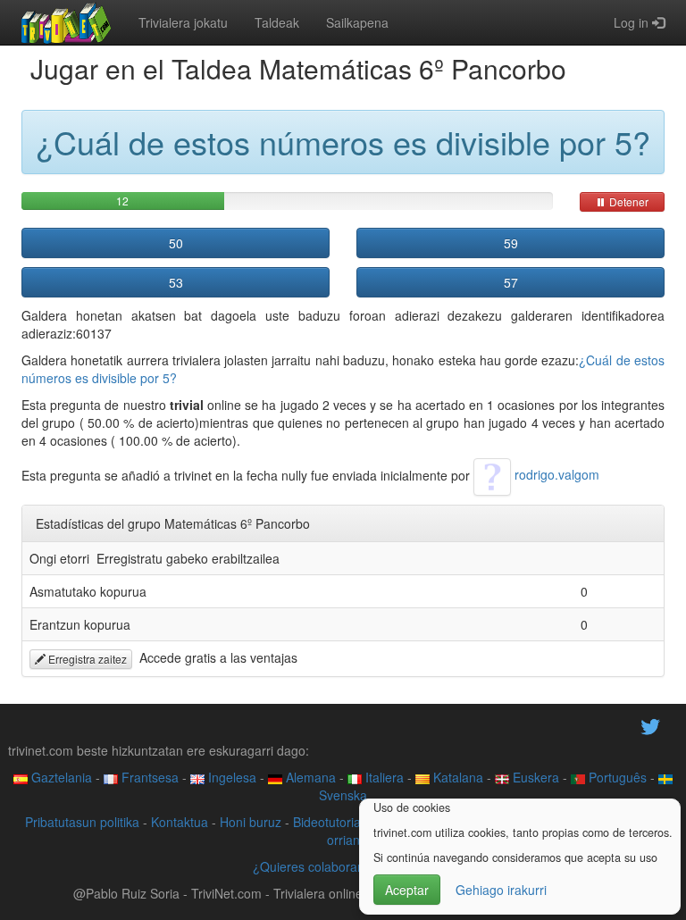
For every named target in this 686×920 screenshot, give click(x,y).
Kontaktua (179, 822)
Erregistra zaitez (86, 658)
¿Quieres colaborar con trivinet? (343, 866)
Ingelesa (230, 777)
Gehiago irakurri (501, 890)
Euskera (534, 777)
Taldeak (277, 22)
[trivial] (66, 22)
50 (176, 243)
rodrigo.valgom (555, 474)
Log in (633, 22)
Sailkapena (357, 22)
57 (511, 282)
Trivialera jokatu (183, 22)
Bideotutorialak (335, 822)
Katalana (456, 777)
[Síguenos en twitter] (650, 725)
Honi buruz (250, 822)
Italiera (383, 777)
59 (511, 243)
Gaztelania (60, 777)
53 (176, 282)
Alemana (309, 777)
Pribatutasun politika (82, 822)
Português (616, 777)
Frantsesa (148, 777)
